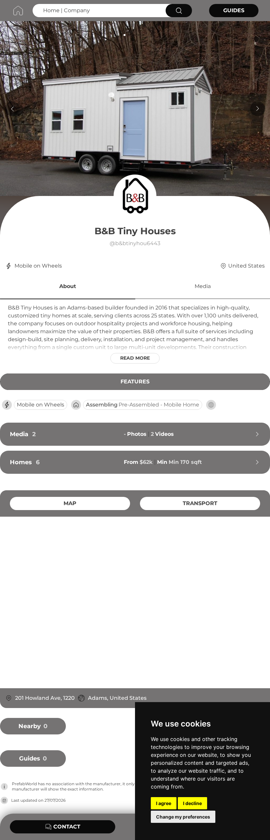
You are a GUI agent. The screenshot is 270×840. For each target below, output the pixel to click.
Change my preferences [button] (183, 817)
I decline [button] (192, 803)
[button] (67, 287)
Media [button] (203, 286)
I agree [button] (163, 803)
